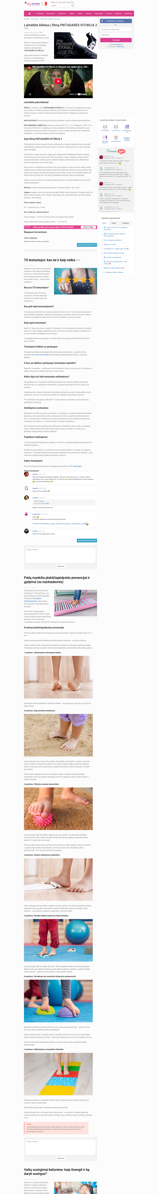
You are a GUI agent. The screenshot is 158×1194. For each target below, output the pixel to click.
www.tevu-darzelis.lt (42, 355)
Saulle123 (35, 488)
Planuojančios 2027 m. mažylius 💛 (113, 158)
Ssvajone (35, 497)
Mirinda (106, 194)
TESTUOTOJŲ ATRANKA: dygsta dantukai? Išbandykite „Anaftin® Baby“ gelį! (58, 524)
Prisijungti (116, 40)
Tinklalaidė (39, 13)
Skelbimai (118, 13)
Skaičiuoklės (99, 13)
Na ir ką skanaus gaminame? (113, 240)
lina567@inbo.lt (108, 207)
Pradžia (29, 13)
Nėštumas (61, 13)
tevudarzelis (36, 514)
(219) (78, 260)
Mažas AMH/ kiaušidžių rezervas (114, 253)
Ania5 (105, 156)
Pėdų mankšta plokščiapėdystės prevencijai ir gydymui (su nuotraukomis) (57, 580)
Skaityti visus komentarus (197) (87, 245)
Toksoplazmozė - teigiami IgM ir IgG (115, 249)
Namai (88, 13)
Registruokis (120, 46)
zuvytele (35, 474)
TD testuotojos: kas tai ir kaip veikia (50, 260)
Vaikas (71, 13)
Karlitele (35, 531)
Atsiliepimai (128, 13)
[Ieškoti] (72, 5)
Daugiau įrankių (127, 139)
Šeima (80, 13)
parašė (42, 501)
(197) (26, 28)
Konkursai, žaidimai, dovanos (50, 19)
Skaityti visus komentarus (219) (87, 540)
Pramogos (34, 19)
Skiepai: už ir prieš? (110, 244)
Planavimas (50, 13)
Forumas (109, 13)
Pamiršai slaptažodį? (116, 44)
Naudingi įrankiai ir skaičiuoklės (113, 120)
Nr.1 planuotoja (108, 167)
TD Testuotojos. (76, 466)
